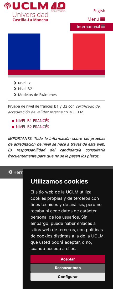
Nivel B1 (24, 82)
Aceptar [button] (68, 259)
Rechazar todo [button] (68, 267)
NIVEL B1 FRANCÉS (32, 120)
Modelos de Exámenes (37, 94)
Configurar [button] (68, 276)
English (99, 10)
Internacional (89, 26)
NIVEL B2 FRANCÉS (32, 126)
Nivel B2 (24, 88)
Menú (94, 19)
